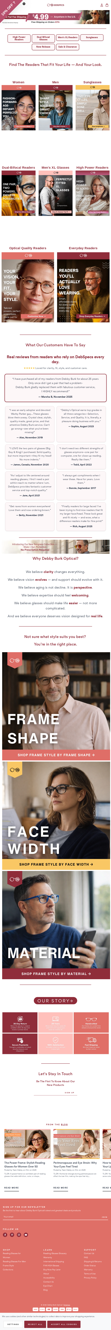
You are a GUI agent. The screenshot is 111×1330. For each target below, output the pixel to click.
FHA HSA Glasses (51, 1266)
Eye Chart (47, 1286)
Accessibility (49, 1278)
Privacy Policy (90, 1278)
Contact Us (48, 1282)
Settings (13, 1324)
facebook (5, 1235)
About (46, 1274)
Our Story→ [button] (55, 1001)
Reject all (35, 1324)
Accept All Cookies (64, 1324)
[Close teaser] (24, 3)
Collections (8, 1270)
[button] (56, 17)
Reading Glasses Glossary (54, 1254)
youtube (26, 1235)
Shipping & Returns (93, 1262)
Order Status (90, 1266)
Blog (64, 1125)
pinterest (12, 1235)
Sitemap (67, 1305)
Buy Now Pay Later (52, 1270)
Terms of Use (90, 1274)
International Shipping (53, 1262)
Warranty (47, 1258)
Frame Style (8, 1266)
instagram (19, 1235)
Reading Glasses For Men (14, 1262)
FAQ (86, 1258)
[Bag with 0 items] (107, 5)
